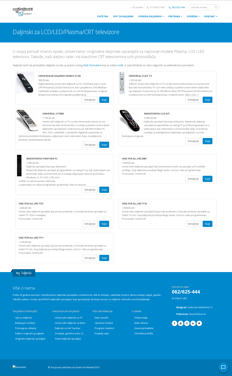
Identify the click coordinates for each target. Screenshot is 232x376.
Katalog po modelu (25, 322)
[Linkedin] (193, 323)
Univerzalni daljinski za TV (68, 317)
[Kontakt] (223, 367)
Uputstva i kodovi (104, 322)
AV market (137, 7)
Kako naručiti (101, 317)
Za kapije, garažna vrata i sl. (69, 333)
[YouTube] (180, 323)
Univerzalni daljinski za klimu (70, 322)
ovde (120, 65)
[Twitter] (199, 323)
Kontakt (209, 16)
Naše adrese (141, 322)
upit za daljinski (123, 16)
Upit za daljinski (23, 317)
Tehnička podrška (143, 333)
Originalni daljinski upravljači (30, 338)
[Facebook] (174, 323)
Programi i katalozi (104, 328)
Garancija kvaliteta (144, 328)
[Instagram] (187, 323)
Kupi (104, 99)
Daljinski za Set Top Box (67, 328)
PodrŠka (192, 16)
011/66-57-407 (179, 298)
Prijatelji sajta (102, 333)
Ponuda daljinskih (149, 16)
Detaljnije (90, 99)
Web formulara (92, 65)
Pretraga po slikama (25, 328)
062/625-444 (178, 7)
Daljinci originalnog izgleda (29, 333)
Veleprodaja (141, 317)
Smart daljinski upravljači (68, 338)
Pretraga (174, 16)
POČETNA (102, 16)
